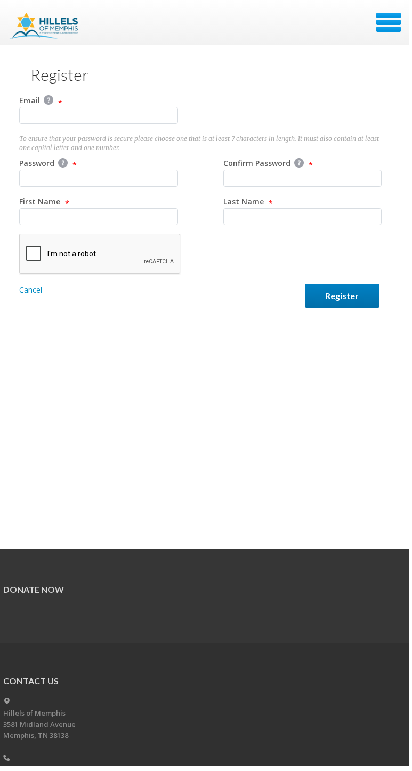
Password (37, 163)
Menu (388, 22)
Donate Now (33, 589)
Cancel (30, 290)
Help (48, 100)
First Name (40, 201)
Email (30, 100)
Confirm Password (258, 163)
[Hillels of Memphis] (44, 26)
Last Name (244, 201)
